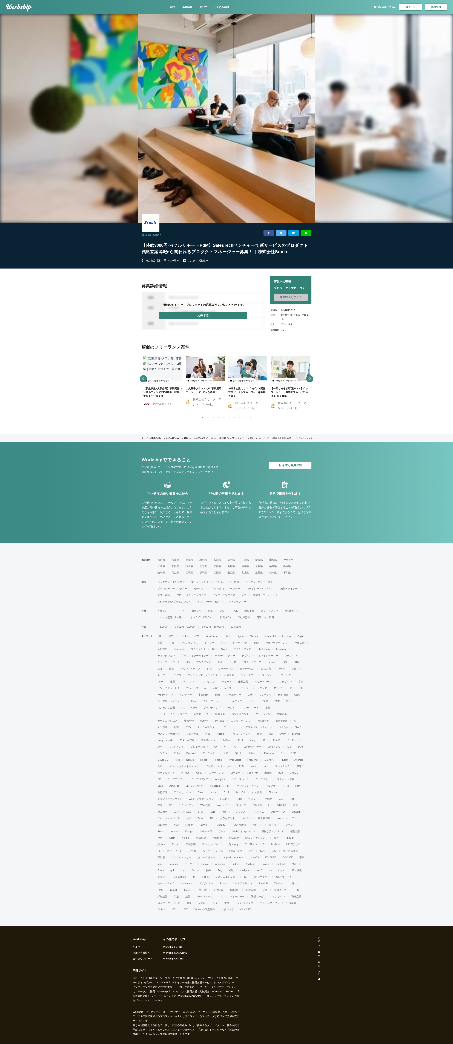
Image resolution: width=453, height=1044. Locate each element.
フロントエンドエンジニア (191, 595)
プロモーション (199, 746)
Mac (159, 864)
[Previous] (143, 378)
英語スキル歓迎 (265, 617)
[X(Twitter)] (319, 979)
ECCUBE (288, 857)
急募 (210, 610)
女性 (226, 902)
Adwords (174, 785)
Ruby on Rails (165, 740)
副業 (159, 642)
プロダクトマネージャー (219, 766)
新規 (295, 805)
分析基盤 (291, 902)
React (203, 759)
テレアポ (232, 707)
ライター (209, 642)
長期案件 (290, 610)
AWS (171, 636)
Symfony (233, 844)
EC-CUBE (270, 857)
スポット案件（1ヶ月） (170, 617)
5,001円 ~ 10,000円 (213, 626)
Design (189, 831)
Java (200, 818)
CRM (194, 707)
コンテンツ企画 (166, 707)
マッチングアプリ (270, 902)
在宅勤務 (267, 798)
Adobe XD (270, 636)
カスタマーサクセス (208, 601)
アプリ (177, 675)
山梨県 (231, 572)
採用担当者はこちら (385, 7)
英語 (265, 890)
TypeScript (235, 759)
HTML (297, 662)
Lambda (173, 864)
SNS (209, 668)
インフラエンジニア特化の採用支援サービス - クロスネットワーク (170, 987)
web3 (259, 870)
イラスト (292, 740)
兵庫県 (245, 559)
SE (245, 876)
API (212, 818)
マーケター (287, 675)
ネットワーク (174, 850)
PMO (160, 890)
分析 (176, 824)
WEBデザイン (165, 694)
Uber (194, 701)
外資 (207, 733)
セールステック (166, 883)
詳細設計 (162, 896)
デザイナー (221, 582)
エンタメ (162, 753)
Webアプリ (274, 746)
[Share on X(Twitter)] (281, 233)
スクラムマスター (207, 727)
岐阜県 (161, 572)
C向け (237, 753)
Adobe (220, 733)
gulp (172, 870)
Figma (240, 636)
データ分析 (262, 779)
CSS (159, 668)
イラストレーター (240, 733)
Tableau (278, 883)
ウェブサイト (273, 785)
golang (265, 864)
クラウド (246, 688)
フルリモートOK (228, 610)
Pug (220, 870)
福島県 (273, 566)
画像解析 (201, 837)
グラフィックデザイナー (195, 655)
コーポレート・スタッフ (260, 588)
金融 (159, 837)
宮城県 (245, 572)
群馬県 (203, 572)
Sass (200, 792)
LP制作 (192, 850)
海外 (298, 766)
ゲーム (222, 831)
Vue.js (253, 740)
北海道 (203, 566)
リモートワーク (263, 681)
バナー (252, 701)
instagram (215, 785)
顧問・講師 (163, 595)
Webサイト (223, 805)
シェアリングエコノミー (171, 701)
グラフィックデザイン (169, 798)
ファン (289, 824)
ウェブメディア (200, 779)
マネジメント (176, 746)
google (205, 864)
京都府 (175, 566)
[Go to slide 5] (223, 417)
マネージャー (237, 896)
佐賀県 (259, 566)
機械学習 (189, 720)
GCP (293, 753)
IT (287, 701)
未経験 (268, 772)
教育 (270, 733)
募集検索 (187, 7)
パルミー (246, 818)
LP (228, 785)
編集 (171, 668)
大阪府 (175, 559)
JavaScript (263, 720)
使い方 (203, 7)
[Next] (309, 378)
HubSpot (284, 727)
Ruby (177, 753)
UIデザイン (291, 655)
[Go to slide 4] (218, 417)
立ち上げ (278, 688)
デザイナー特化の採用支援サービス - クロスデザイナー (203, 982)
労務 (171, 642)
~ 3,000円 (162, 626)
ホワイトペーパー (268, 655)
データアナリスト (242, 883)
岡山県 (175, 572)
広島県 (217, 559)
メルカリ (253, 753)
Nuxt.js (185, 837)
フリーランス (225, 668)
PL (158, 850)
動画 (217, 694)
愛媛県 (217, 566)
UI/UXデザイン (294, 844)
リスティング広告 (284, 779)
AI (295, 720)
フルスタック (282, 766)
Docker (185, 636)
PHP (159, 636)
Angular (290, 837)
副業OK (161, 610)
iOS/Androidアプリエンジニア (174, 601)
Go (282, 753)
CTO (188, 727)
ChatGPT (245, 909)
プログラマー (281, 890)
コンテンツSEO (182, 811)
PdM (241, 766)
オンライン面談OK (200, 617)
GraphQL (162, 759)
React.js (217, 759)
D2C (274, 850)
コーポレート (251, 707)
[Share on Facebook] (268, 233)
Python (204, 720)
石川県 (287, 572)
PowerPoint (235, 850)
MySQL (293, 772)
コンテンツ (265, 694)
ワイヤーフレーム (213, 850)
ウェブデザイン (176, 779)
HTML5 (185, 772)
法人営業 (266, 668)
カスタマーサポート (168, 733)
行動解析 (217, 837)
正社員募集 (244, 617)
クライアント (227, 818)
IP (194, 876)
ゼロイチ (241, 792)
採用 (294, 668)
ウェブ (252, 798)
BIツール (273, 792)
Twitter (235, 864)
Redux (161, 831)
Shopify (221, 824)
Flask (223, 883)
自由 (239, 798)
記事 (159, 746)
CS (170, 805)
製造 (176, 896)
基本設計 (235, 890)
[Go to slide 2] (207, 417)
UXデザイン (285, 681)
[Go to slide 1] (202, 417)
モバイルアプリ (244, 902)
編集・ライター (289, 588)
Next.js (190, 759)
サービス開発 (290, 850)
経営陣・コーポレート (265, 595)
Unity (283, 733)
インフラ (229, 688)
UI (213, 649)
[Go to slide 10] (249, 417)
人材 (215, 688)
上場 (292, 883)
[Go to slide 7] (234, 417)
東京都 (161, 559)
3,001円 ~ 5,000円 (185, 626)
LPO (200, 811)
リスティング (198, 649)
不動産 (161, 857)
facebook (179, 649)
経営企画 (220, 714)
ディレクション (166, 655)
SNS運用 (162, 824)
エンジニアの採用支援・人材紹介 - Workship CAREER (202, 991)
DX (183, 707)
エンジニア (209, 681)
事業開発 (203, 694)
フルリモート (210, 701)
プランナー (268, 675)
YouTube (250, 864)
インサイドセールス (168, 688)
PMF (277, 701)
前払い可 (196, 610)
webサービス (278, 811)
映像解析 (234, 837)
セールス (199, 588)
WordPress (212, 636)
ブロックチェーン (208, 857)
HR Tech (283, 694)
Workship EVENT (172, 946)
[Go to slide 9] (244, 417)
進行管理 (162, 792)
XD (188, 662)
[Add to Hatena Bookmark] (293, 233)
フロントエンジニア (168, 818)
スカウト (162, 675)
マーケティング (200, 582)
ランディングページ (248, 785)
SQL (262, 850)
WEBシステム (204, 896)
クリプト (162, 876)
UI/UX (239, 740)
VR (225, 746)
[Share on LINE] (306, 233)
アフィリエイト (182, 792)
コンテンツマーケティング (203, 675)
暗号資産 (297, 870)
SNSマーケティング (256, 837)
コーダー (235, 772)
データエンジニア (167, 720)
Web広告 (299, 642)
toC (226, 753)
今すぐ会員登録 (292, 465)
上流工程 (202, 890)
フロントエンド (242, 649)
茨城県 (189, 559)
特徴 (172, 7)
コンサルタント (240, 714)
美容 (251, 850)
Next (177, 759)
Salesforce (282, 720)
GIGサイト (139, 978)
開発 (297, 785)
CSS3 (199, 772)
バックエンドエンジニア (171, 582)
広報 (236, 582)
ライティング (239, 642)
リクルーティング (208, 902)
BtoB (265, 701)
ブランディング (212, 707)
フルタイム (258, 811)
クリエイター (271, 824)
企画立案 (243, 681)
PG (297, 890)
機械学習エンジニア (273, 831)
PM (197, 636)
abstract (280, 864)
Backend (191, 753)
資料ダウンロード (143, 958)
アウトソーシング (212, 844)
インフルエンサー (181, 857)
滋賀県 (231, 566)
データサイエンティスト (259, 582)
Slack (224, 649)
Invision (286, 636)
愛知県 (259, 559)
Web (253, 766)
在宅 (159, 805)
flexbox (196, 870)
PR (291, 688)
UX (301, 688)
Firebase (269, 753)
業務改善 (191, 844)
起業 (176, 727)
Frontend (252, 759)
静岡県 (189, 566)
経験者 (189, 824)
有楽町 (173, 890)
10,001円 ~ (237, 626)
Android (298, 759)
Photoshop (264, 649)
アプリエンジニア (255, 844)
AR (235, 746)
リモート (227, 681)
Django (296, 733)
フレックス (239, 811)
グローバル (192, 733)
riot (183, 870)
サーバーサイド (271, 740)
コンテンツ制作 (194, 785)
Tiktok (187, 890)
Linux (265, 766)
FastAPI (263, 883)
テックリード (231, 727)
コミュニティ (186, 805)
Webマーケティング (276, 642)
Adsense (220, 864)
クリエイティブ (233, 701)
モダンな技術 (187, 740)
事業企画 (282, 714)
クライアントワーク (168, 662)
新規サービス (201, 714)
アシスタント (203, 662)
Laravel (272, 662)
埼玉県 (203, 559)
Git (235, 662)
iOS (289, 746)
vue (281, 798)
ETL (174, 909)
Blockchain (180, 876)
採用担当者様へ (141, 952)
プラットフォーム (196, 688)
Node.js (275, 844)
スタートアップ (269, 610)
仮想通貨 (295, 831)
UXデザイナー (262, 876)
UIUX (160, 681)
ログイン (410, 6)
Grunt (160, 870)
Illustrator (281, 649)
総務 (267, 707)
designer (245, 870)
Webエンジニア (285, 818)
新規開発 (281, 805)
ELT (186, 909)
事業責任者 (264, 818)
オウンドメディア (190, 668)
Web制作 (205, 805)
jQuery (161, 844)
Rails (212, 811)
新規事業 (249, 610)
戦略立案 (296, 896)
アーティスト (210, 753)
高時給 (226, 740)
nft (270, 870)
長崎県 (189, 572)
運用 (172, 681)
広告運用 (162, 649)
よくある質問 (221, 7)
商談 (189, 902)
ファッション (263, 714)
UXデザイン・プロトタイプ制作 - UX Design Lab (176, 978)
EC (159, 779)
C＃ (221, 896)
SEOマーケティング (168, 902)
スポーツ (241, 805)
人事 (244, 595)
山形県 (273, 559)
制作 (276, 837)
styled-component (234, 857)
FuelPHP (225, 798)
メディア (262, 688)
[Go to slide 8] (239, 417)
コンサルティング (241, 720)
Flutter (284, 759)
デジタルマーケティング (258, 727)
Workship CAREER (173, 958)
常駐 (255, 824)
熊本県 (273, 572)
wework (296, 811)
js (288, 785)
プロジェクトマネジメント (184, 766)
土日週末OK (224, 617)
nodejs (175, 831)
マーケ (281, 668)
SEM (160, 785)
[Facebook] (319, 973)
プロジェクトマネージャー (225, 588)
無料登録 (436, 6)
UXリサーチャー (285, 876)
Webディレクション (244, 831)
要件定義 (218, 890)
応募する (203, 315)
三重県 (259, 572)
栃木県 (287, 566)
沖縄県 (245, 566)
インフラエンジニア (224, 595)
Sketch (254, 636)
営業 (300, 681)
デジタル (220, 720)
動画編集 (251, 890)
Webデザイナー (252, 746)
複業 (224, 811)
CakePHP (252, 772)
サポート (223, 662)
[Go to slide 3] (212, 417)
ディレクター (248, 675)
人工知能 (162, 727)
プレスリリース (261, 805)
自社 (291, 798)
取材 (223, 642)
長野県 (217, 572)
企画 (159, 766)
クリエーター (233, 694)
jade (208, 870)
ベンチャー (185, 694)
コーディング (216, 772)
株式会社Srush (151, 235)
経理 (231, 870)
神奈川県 (288, 559)
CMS (227, 636)
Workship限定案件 (204, 909)
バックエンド (188, 681)
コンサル (269, 759)
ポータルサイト (166, 772)
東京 (301, 857)
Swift (300, 746)
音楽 (259, 733)
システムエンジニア (226, 876)
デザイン (247, 655)
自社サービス (247, 668)
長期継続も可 (208, 740)
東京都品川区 (153, 260)
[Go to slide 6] (228, 417)
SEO (256, 642)
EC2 (285, 662)
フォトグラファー (236, 601)
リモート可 (179, 610)
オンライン (279, 896)
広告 (250, 694)
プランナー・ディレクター (172, 588)
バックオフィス (189, 642)
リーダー (189, 864)
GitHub (175, 844)
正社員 (205, 876)
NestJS (255, 857)
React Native (239, 824)
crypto (281, 870)
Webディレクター (225, 655)
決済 (188, 818)
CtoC (297, 694)
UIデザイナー (206, 883)
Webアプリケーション (201, 798)
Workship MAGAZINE (175, 952)
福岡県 (231, 559)
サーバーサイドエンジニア (172, 714)
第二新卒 (162, 811)
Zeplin (300, 636)
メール (213, 792)
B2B (280, 772)
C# (215, 746)
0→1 (226, 792)
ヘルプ (136, 946)
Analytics (220, 779)
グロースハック (240, 779)
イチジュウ (227, 909)
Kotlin (172, 837)
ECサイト (204, 824)
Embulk (161, 909)
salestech (186, 883)
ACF (294, 864)
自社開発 (257, 792)
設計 (187, 896)
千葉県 (161, 566)
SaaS (298, 727)
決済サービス (258, 896)
